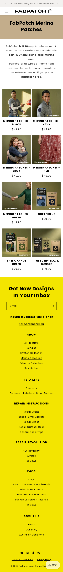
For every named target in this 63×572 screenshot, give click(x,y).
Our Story (31, 529)
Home (31, 524)
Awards (31, 455)
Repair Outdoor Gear (31, 427)
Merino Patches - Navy (46, 122)
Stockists (31, 388)
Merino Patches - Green (16, 216)
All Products (31, 343)
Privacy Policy (44, 559)
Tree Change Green (16, 262)
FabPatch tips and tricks (31, 494)
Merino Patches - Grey (16, 169)
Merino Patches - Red (46, 169)
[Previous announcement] (6, 3)
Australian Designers (31, 534)
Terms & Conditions (22, 559)
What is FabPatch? (31, 489)
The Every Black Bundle (46, 262)
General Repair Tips (31, 432)
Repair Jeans (31, 411)
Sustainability (31, 450)
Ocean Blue (46, 214)
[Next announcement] (57, 3)
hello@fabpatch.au (31, 324)
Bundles (31, 348)
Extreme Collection (31, 363)
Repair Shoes (31, 422)
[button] (6, 11)
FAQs (31, 479)
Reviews (31, 460)
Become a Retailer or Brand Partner (31, 393)
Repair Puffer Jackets (32, 416)
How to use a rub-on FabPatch (31, 484)
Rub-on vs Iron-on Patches (31, 499)
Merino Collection (31, 358)
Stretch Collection (31, 353)
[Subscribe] (52, 306)
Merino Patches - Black (16, 122)
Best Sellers (31, 368)
